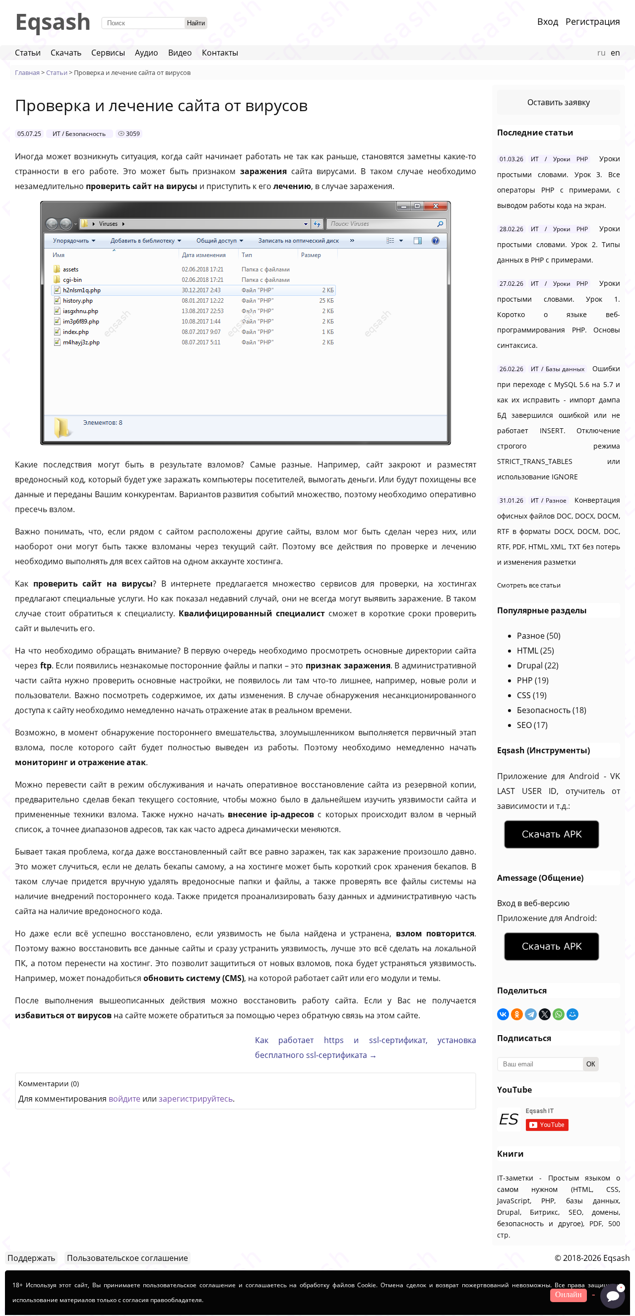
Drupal (530, 665)
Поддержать (31, 1257)
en (615, 52)
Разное (531, 635)
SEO (524, 725)
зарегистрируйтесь (196, 1098)
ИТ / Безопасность (79, 134)
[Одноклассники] (517, 1014)
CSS (524, 695)
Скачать (66, 52)
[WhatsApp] (559, 1014)
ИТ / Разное (549, 500)
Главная (27, 72)
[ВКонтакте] (503, 1014)
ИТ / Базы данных (557, 369)
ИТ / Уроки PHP (559, 159)
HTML (527, 650)
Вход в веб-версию (533, 903)
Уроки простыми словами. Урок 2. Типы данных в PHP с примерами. (558, 244)
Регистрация (593, 21)
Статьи (28, 52)
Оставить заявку (558, 102)
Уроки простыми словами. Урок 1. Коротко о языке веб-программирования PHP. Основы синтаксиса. (558, 314)
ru (601, 52)
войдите (124, 1098)
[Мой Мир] (572, 1014)
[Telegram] (531, 1014)
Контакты (220, 52)
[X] (545, 1014)
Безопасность (544, 710)
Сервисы (108, 52)
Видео (180, 52)
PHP (525, 680)
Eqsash (53, 21)
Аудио (146, 52)
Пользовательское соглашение (127, 1257)
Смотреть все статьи (529, 585)
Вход (547, 21)
